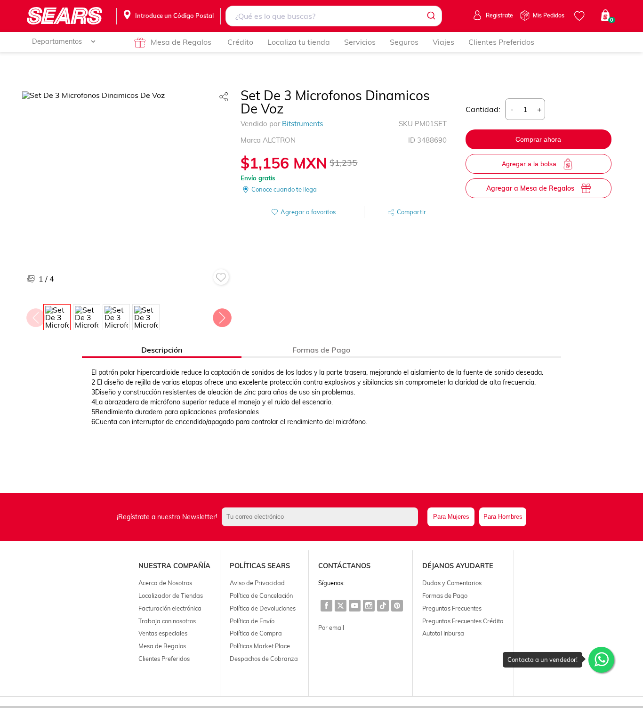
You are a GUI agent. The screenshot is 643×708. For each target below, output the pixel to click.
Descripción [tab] (161, 349)
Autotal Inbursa (443, 633)
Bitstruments (302, 123)
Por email (331, 627)
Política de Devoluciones (263, 608)
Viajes (443, 42)
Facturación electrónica (169, 608)
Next (221, 315)
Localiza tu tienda (298, 42)
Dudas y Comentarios (452, 583)
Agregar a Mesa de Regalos (530, 188)
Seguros (404, 42)
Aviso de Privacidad (257, 583)
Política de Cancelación (261, 595)
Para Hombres (502, 516)
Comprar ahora (538, 139)
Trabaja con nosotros (167, 621)
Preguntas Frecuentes (452, 608)
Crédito (240, 42)
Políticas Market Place (260, 646)
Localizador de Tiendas (170, 595)
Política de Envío (252, 621)
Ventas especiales (162, 633)
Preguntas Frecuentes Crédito (462, 621)
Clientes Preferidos (501, 42)
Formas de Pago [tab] (321, 349)
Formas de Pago (444, 595)
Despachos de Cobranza (264, 658)
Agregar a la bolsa (529, 164)
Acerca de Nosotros (165, 583)
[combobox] (333, 16)
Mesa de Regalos (181, 42)
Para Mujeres (451, 516)
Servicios (360, 42)
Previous (35, 315)
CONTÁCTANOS (344, 566)
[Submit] (430, 16)
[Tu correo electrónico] (322, 516)
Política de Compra (256, 633)
